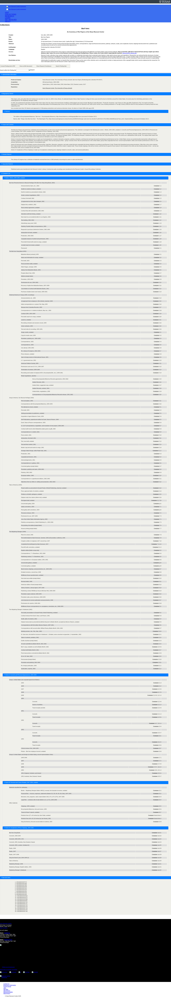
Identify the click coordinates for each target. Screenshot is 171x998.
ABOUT (7, 21)
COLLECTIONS (10, 14)
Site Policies (6, 990)
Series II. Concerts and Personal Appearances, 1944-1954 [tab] (21, 675)
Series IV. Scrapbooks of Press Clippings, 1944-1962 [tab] (19, 828)
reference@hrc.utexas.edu (129, 53)
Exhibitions (7, 933)
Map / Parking (3, 928)
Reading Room (8, 939)
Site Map (5, 989)
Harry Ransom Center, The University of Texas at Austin (57, 88)
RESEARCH (9, 16)
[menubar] (35, 66)
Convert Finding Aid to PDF (8, 66)
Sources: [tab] (7, 111)
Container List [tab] (6, 173)
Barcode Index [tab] (6, 877)
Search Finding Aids (61, 66)
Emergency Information (9, 985)
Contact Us (6, 983)
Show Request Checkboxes (43, 66)
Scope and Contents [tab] (7, 124)
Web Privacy (6, 993)
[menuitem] (8, 66)
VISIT (7, 12)
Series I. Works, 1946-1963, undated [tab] (15, 178)
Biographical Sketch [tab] (7, 93)
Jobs (4, 988)
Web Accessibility (8, 992)
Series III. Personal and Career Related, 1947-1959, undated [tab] (21, 782)
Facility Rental (7, 986)
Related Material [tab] (6, 154)
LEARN (7, 18)
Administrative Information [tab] (9, 74)
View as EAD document (25, 66)
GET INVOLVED (11, 20)
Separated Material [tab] (7, 164)
